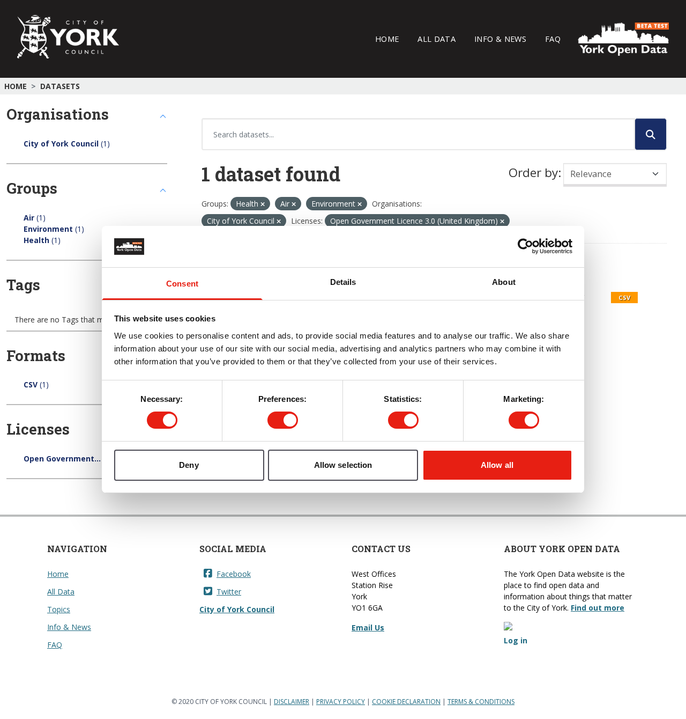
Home (387, 38)
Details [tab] (343, 282)
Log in (515, 640)
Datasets (60, 86)
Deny (188, 464)
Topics (58, 609)
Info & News (500, 38)
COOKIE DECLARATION (406, 701)
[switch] (282, 420)
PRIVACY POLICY (340, 701)
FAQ (553, 38)
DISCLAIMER (291, 701)
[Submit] (651, 134)
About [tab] (504, 282)
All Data (436, 38)
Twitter (229, 591)
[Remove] (262, 204)
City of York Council (236, 609)
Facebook (234, 574)
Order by (533, 172)
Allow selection (343, 464)
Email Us (368, 627)
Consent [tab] (182, 283)
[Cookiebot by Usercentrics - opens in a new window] (525, 246)
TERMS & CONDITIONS (481, 701)
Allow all (497, 464)
